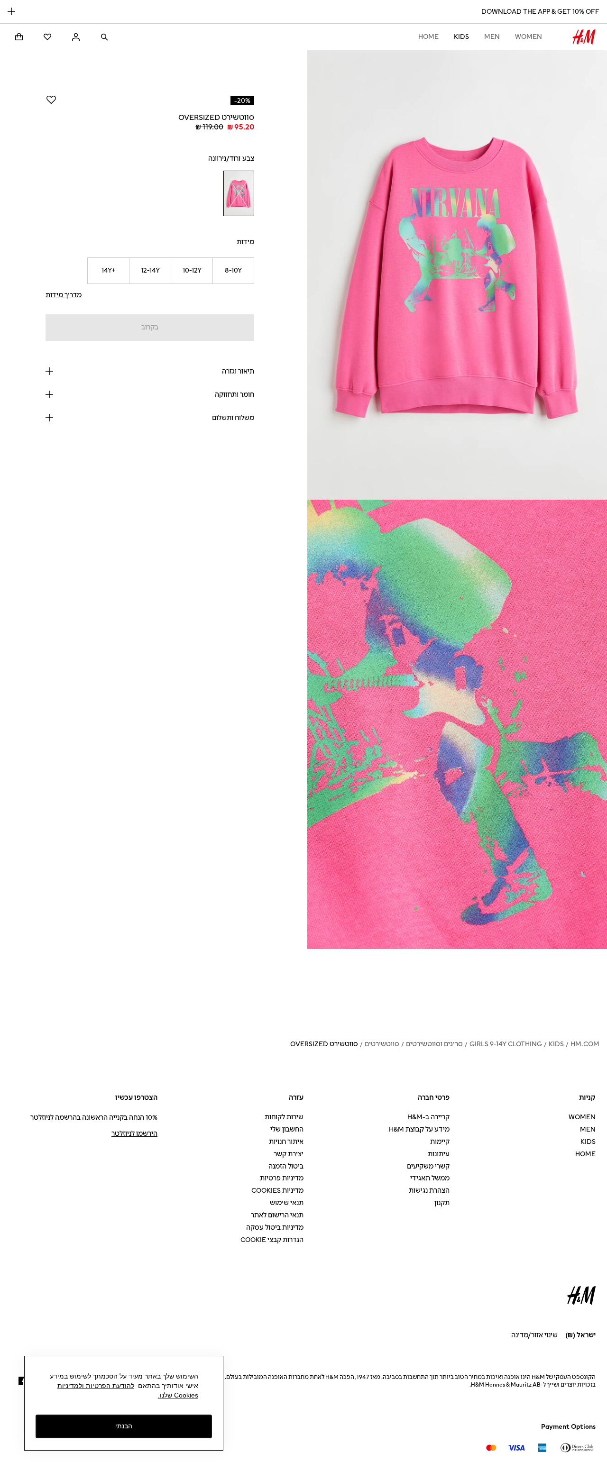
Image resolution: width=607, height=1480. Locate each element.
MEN (492, 37)
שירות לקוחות (284, 1117)
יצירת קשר (289, 1154)
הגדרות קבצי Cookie (272, 1240)
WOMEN (528, 37)
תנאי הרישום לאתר (277, 1215)
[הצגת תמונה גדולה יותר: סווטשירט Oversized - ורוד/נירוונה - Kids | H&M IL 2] (457, 724)
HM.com (584, 1044)
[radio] (238, 193)
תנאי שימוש (287, 1203)
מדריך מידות (64, 295)
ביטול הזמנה (286, 1166)
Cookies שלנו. (178, 1395)
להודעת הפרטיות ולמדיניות (95, 1385)
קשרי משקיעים (428, 1166)
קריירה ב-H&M (428, 1117)
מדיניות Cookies (277, 1191)
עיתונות (439, 1154)
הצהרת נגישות (429, 1191)
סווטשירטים (382, 1044)
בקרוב (149, 327)
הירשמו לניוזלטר (134, 1134)
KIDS (461, 37)
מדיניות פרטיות (282, 1178)
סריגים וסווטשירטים (434, 1044)
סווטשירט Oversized (324, 1044)
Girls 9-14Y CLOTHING (505, 1044)
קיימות (440, 1142)
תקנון (442, 1203)
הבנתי (123, 1426)
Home (428, 37)
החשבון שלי (287, 1129)
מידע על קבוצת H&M (419, 1129)
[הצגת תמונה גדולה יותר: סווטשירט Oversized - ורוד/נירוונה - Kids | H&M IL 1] (457, 275)
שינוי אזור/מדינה (534, 1335)
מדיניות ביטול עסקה (275, 1228)
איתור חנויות (286, 1142)
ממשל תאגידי (430, 1178)
